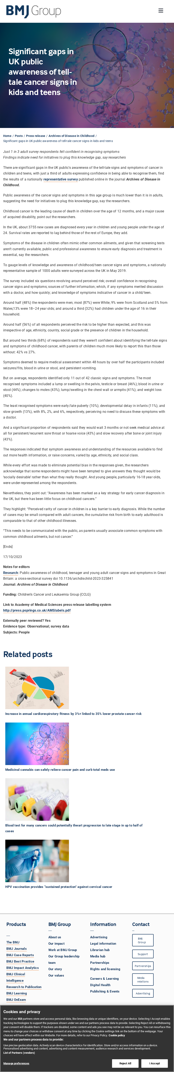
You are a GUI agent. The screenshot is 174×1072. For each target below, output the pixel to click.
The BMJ (13, 942)
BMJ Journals (16, 949)
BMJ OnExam (16, 1000)
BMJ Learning (16, 993)
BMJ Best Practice (20, 961)
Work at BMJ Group (62, 950)
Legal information (103, 944)
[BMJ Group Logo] (34, 7)
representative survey (61, 179)
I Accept (154, 1063)
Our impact (56, 944)
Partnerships (99, 963)
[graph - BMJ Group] (37, 688)
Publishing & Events (105, 991)
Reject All (125, 1063)
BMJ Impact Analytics (22, 968)
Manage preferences (16, 1063)
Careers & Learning (104, 979)
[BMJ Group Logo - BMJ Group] (34, 11)
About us (54, 937)
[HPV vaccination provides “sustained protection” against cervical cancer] (83, 861)
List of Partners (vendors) (19, 1052)
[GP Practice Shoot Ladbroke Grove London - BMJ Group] (37, 799)
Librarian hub (99, 950)
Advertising (98, 937)
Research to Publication (24, 987)
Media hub (97, 956)
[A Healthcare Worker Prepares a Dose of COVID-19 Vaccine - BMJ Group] (37, 861)
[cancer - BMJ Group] (37, 744)
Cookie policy (117, 1035)
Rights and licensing (105, 969)
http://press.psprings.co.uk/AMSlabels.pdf (37, 610)
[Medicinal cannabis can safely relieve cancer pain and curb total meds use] (83, 744)
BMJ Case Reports (20, 955)
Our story (55, 969)
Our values (56, 975)
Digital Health (100, 985)
